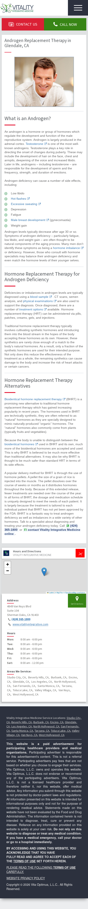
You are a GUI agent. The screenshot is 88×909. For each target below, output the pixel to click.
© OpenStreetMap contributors (74, 592)
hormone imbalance (66, 248)
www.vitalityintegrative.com (30, 624)
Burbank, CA (41, 722)
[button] (44, 571)
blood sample (39, 296)
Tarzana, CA (42, 731)
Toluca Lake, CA (60, 731)
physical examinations (38, 301)
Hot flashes (18, 198)
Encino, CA (56, 722)
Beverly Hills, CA (21, 722)
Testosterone (34, 143)
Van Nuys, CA (29, 735)
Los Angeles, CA (21, 726)
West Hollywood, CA (52, 735)
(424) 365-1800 (21, 619)
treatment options (31, 309)
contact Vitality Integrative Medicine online (42, 531)
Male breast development (28, 220)
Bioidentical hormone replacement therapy (33, 399)
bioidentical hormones (19, 444)
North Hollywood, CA (46, 726)
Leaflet (51, 592)
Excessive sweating (24, 204)
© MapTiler (59, 592)
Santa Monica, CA (22, 731)
